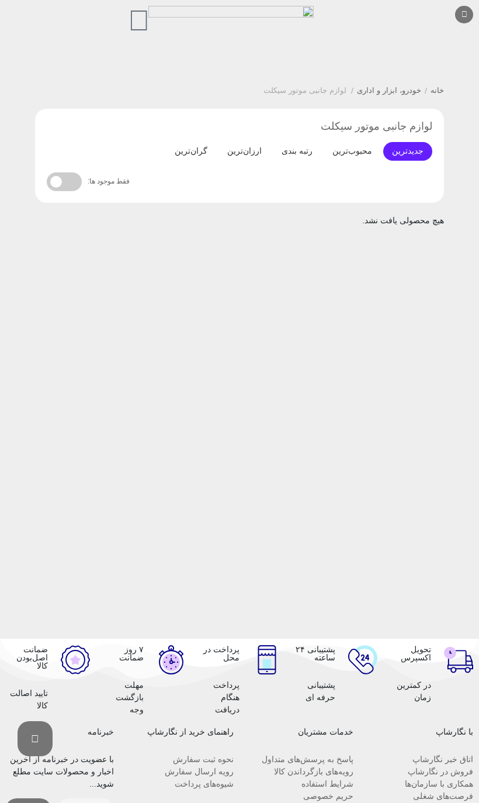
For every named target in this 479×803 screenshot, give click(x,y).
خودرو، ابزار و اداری (389, 90)
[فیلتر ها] (35, 738)
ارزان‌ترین (244, 150)
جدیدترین (408, 150)
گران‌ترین (191, 150)
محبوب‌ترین (352, 150)
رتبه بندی (297, 150)
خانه (437, 90)
